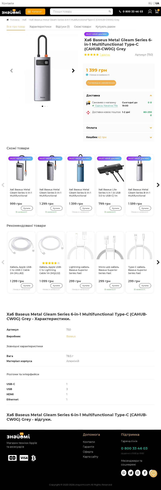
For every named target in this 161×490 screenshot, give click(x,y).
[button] (73, 71)
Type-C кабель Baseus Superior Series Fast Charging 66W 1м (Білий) (138, 270)
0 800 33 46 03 (134, 448)
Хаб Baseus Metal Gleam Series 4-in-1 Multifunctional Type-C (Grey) (21, 193)
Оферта (88, 451)
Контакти (8, 3)
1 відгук (105, 54)
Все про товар (16, 26)
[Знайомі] (11, 11)
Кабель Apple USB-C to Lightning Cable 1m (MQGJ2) (50, 270)
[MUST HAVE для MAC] (21, 167)
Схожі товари (82, 26)
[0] (157, 12)
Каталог (37, 11)
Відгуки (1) (63, 26)
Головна (14, 19)
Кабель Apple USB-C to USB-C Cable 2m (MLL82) (21, 270)
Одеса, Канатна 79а (106, 105)
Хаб (24, 19)
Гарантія (88, 446)
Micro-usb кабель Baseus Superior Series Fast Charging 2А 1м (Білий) (109, 270)
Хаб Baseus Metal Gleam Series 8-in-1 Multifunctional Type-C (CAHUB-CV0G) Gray (139, 193)
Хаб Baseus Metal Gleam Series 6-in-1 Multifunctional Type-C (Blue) (80, 193)
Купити (26, 208)
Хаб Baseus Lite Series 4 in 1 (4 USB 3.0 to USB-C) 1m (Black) (109, 193)
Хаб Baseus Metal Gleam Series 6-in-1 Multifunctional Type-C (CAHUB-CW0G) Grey (74, 19)
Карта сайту (90, 456)
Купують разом (105, 26)
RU (150, 3)
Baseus (71, 336)
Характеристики (40, 26)
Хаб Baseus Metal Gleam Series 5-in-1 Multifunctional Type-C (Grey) (50, 193)
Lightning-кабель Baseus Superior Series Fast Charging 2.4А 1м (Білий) (79, 270)
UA (157, 3)
